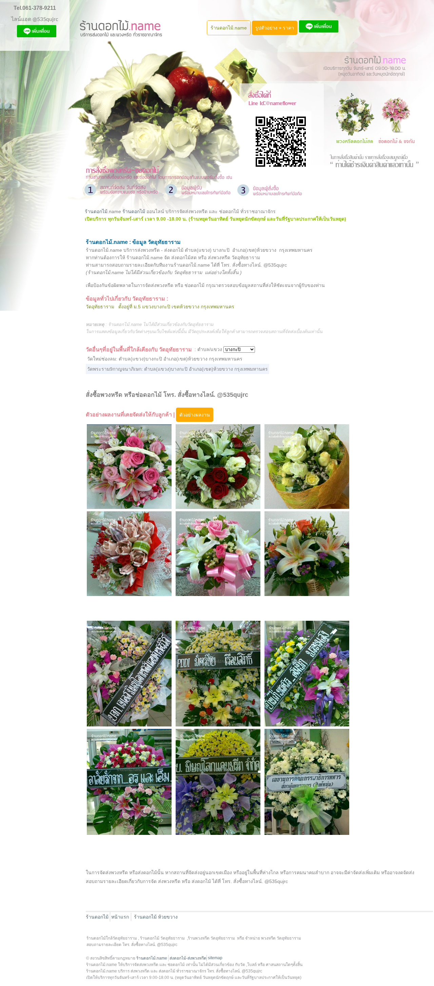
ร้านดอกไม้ (96, 211)
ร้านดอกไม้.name (229, 27)
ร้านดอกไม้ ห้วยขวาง (156, 917)
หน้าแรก (120, 917)
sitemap (215, 958)
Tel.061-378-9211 (35, 8)
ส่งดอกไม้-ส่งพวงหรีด (188, 958)
